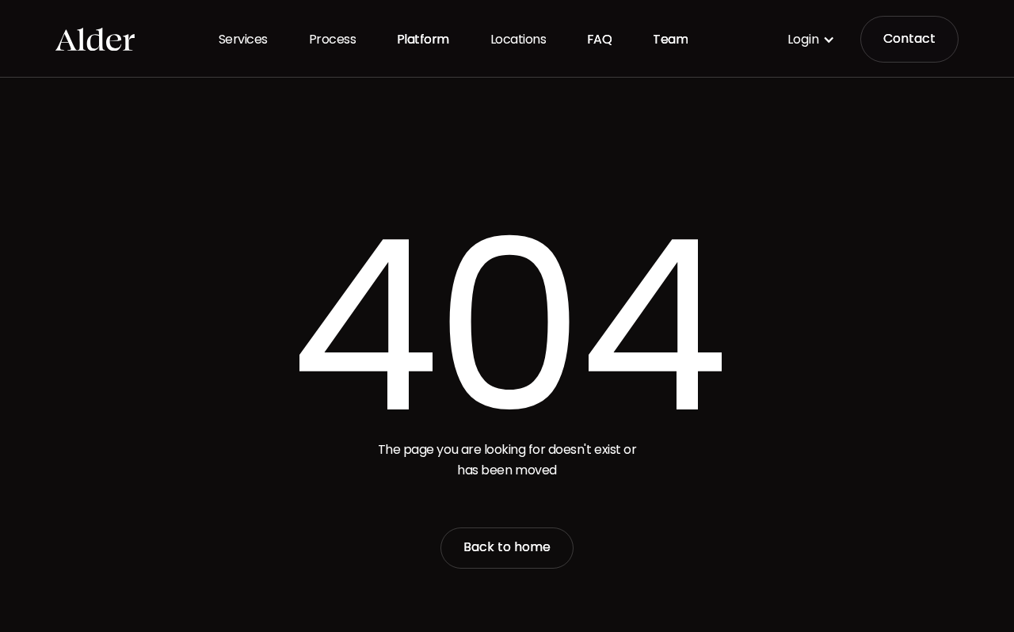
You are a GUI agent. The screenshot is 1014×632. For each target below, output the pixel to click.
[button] (811, 39)
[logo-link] (95, 39)
